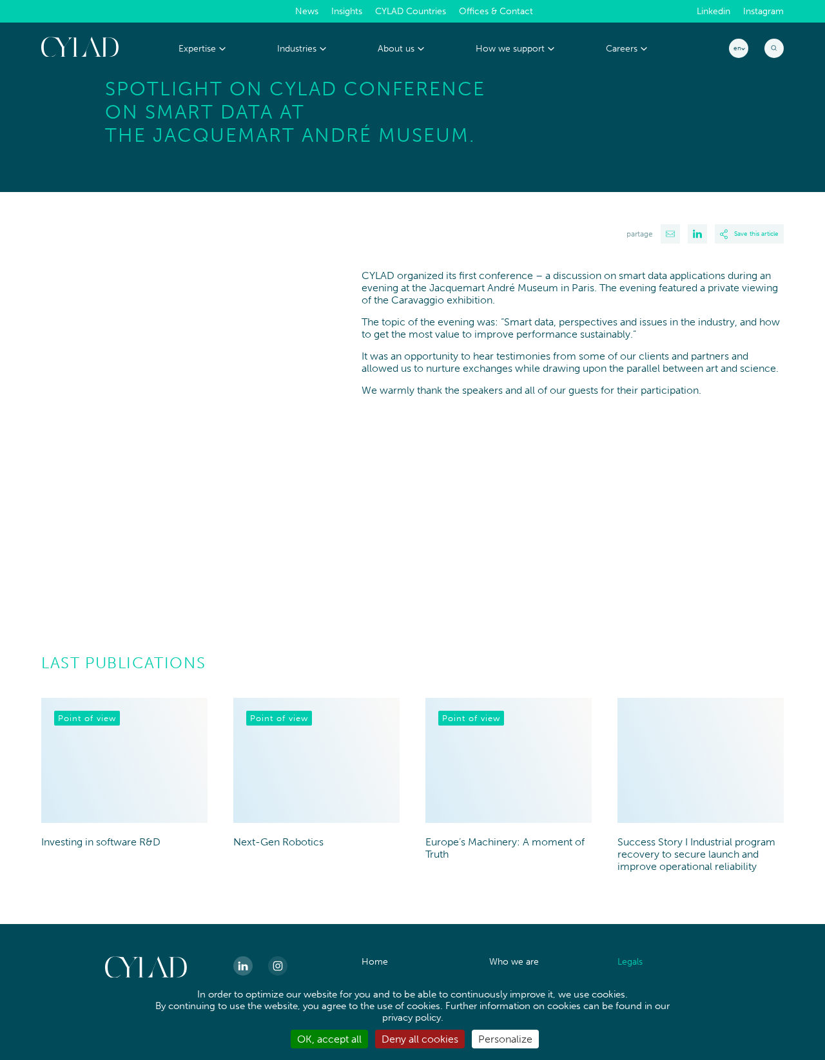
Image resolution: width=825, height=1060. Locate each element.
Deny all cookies (420, 1039)
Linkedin (713, 11)
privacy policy (411, 1017)
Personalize (505, 1039)
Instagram (763, 11)
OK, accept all (329, 1039)
